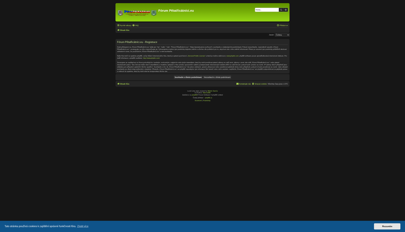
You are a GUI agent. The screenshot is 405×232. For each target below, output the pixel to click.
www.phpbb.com (233, 56)
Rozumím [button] (387, 226)
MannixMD (207, 92)
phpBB (194, 95)
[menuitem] (135, 25)
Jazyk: (271, 35)
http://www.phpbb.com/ (151, 58)
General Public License (196, 56)
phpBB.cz (208, 98)
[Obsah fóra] (137, 12)
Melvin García (213, 91)
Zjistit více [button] (82, 226)
